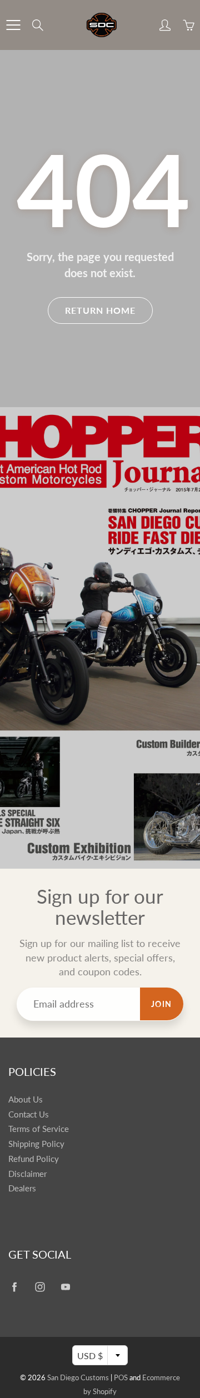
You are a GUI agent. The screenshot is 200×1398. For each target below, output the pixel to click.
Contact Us (28, 1114)
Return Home (100, 310)
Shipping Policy (36, 1144)
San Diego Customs (78, 1377)
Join (161, 1004)
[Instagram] (39, 1286)
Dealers (22, 1188)
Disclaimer (27, 1174)
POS (121, 1377)
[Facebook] (14, 1286)
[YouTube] (65, 1286)
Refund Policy (33, 1159)
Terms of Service (38, 1129)
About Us (25, 1099)
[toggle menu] (13, 25)
